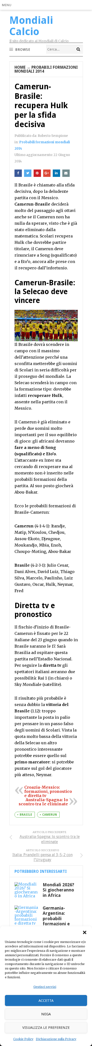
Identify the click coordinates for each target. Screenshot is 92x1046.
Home (20, 67)
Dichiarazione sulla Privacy (56, 1039)
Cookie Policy (23, 1039)
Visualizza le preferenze (46, 1027)
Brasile (26, 814)
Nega (46, 1014)
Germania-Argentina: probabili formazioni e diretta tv (56, 918)
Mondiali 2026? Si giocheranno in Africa (58, 890)
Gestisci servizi (44, 987)
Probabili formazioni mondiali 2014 (46, 69)
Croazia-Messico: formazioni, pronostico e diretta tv (48, 791)
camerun (49, 814)
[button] (84, 932)
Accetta (46, 1000)
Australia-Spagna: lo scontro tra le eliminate (43, 801)
